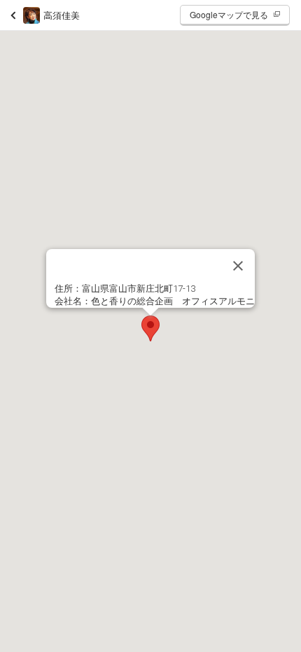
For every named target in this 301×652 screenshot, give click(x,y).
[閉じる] (238, 266)
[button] (150, 328)
